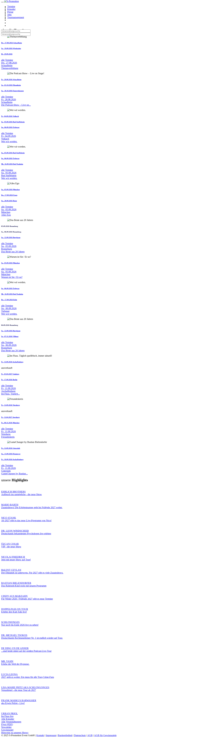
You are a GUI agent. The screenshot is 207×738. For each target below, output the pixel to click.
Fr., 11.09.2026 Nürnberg (10, 405)
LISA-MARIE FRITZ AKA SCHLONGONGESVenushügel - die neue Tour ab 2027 (25, 688)
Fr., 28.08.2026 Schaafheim (11, 79)
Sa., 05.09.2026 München (10, 189)
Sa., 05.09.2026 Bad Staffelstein (13, 122)
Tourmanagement (15, 17)
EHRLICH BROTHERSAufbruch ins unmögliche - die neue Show (21, 493)
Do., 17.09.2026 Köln (9, 300)
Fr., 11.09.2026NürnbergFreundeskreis (8, 434)
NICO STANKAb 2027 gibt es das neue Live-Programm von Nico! (26, 519)
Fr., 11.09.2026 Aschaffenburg (12, 362)
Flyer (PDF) (7, 724)
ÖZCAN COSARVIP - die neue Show (11, 545)
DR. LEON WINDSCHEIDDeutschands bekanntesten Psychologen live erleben (26, 532)
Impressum (51, 735)
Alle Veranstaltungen (11, 721)
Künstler (11, 9)
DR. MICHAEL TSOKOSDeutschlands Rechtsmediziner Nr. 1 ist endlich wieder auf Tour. (32, 636)
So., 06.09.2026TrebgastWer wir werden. (9, 311)
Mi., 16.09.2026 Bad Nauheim (12, 164)
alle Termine (7, 60)
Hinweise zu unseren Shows (14, 732)
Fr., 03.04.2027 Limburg (10, 374)
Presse (10, 12)
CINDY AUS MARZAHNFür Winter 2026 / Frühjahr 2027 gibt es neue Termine (27, 597)
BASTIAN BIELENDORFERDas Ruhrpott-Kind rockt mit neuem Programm (23, 584)
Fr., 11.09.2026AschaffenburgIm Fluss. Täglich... (10, 391)
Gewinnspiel (7, 730)
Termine (11, 6)
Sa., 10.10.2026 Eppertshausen (12, 91)
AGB (90, 735)
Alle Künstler (7, 719)
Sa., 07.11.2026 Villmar (9, 336)
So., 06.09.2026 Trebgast (10, 127)
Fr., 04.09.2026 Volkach (10, 116)
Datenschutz (80, 735)
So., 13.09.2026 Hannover (10, 454)
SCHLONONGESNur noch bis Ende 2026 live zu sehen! (19, 623)
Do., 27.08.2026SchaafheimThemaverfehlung (9, 65)
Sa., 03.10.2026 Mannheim (11, 85)
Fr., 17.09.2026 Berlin (9, 380)
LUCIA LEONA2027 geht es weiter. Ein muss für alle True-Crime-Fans (27, 675)
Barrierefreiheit (65, 735)
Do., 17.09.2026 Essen (9, 195)
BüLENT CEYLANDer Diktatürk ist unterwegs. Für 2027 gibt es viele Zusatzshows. (32, 571)
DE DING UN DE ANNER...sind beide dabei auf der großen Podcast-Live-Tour (26, 649)
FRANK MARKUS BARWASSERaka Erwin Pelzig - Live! (18, 701)
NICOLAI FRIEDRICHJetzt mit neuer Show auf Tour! (16, 558)
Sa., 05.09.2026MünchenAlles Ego (8, 212)
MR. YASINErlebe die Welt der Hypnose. (15, 662)
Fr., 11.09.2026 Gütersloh (10, 448)
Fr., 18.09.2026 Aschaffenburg (12, 459)
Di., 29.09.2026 (6, 54)
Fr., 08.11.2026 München (10, 423)
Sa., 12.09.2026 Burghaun (10, 237)
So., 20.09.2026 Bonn (9, 201)
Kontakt (40, 735)
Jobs (9, 14)
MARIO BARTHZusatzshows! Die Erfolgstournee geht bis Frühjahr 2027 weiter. (31, 506)
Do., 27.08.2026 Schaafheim (11, 43)
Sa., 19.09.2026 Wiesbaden (11, 48)
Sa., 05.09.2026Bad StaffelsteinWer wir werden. (9, 175)
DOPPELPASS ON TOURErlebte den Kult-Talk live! (14, 610)
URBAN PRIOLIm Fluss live (9, 715)
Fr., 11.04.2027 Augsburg (10, 417)
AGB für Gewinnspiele (105, 735)
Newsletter (6, 727)
